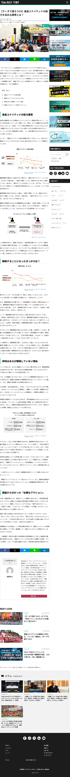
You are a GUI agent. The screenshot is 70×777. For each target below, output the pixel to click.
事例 (60, 158)
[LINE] (34, 59)
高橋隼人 (23, 22)
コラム (10, 19)
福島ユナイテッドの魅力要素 (11, 95)
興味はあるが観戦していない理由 (12, 102)
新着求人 (46, 748)
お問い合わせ (40, 769)
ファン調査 (18, 21)
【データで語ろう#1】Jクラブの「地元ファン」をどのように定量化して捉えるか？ (36, 618)
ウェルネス (54, 214)
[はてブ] (25, 59)
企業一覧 (46, 750)
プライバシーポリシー (30, 769)
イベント (7, 760)
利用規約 (22, 769)
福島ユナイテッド (4, 22)
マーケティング (25, 21)
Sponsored (54, 200)
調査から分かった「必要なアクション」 (14, 105)
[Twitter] (15, 59)
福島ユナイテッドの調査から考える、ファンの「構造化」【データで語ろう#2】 (36, 636)
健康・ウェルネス (55, 204)
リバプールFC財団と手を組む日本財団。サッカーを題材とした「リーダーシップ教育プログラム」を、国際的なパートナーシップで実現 (11, 724)
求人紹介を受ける (48, 752)
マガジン (7, 745)
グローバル (62, 191)
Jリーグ (3, 21)
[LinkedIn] (44, 59)
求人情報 (46, 745)
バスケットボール (55, 223)
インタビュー (54, 158)
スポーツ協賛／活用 (56, 218)
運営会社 (47, 769)
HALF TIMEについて (31, 760)
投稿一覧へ (33, 596)
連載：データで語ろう (14, 22)
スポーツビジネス (10, 21)
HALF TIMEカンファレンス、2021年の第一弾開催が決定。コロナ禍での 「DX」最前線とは (36, 654)
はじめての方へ (48, 755)
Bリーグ (62, 214)
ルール (64, 223)
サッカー (53, 195)
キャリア (62, 200)
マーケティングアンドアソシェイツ (38, 21)
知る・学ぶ (54, 191)
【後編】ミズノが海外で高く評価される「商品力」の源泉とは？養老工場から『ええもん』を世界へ (34, 698)
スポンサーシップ (55, 209)
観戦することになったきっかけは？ (13, 98)
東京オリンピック (55, 227)
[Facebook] (5, 59)
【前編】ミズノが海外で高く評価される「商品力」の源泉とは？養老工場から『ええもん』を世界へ (57, 698)
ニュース (27, 649)
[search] (67, 154)
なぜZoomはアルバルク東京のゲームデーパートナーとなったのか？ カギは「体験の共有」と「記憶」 (11, 698)
